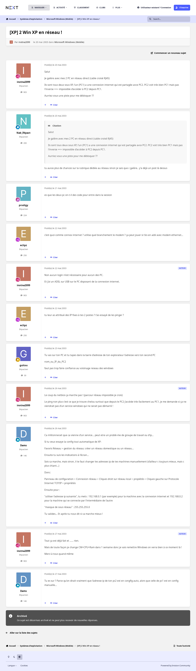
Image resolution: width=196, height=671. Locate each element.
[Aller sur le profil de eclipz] (23, 234)
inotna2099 (24, 42)
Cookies (24, 665)
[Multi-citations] (45, 105)
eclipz (23, 245)
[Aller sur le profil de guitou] (23, 354)
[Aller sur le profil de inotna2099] (11, 42)
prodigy (23, 205)
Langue (11, 665)
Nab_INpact (23, 132)
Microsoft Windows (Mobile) (69, 42)
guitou (24, 365)
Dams (23, 445)
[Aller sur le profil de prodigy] (23, 194)
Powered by (175, 665)
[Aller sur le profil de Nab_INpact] (23, 121)
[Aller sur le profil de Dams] (23, 434)
